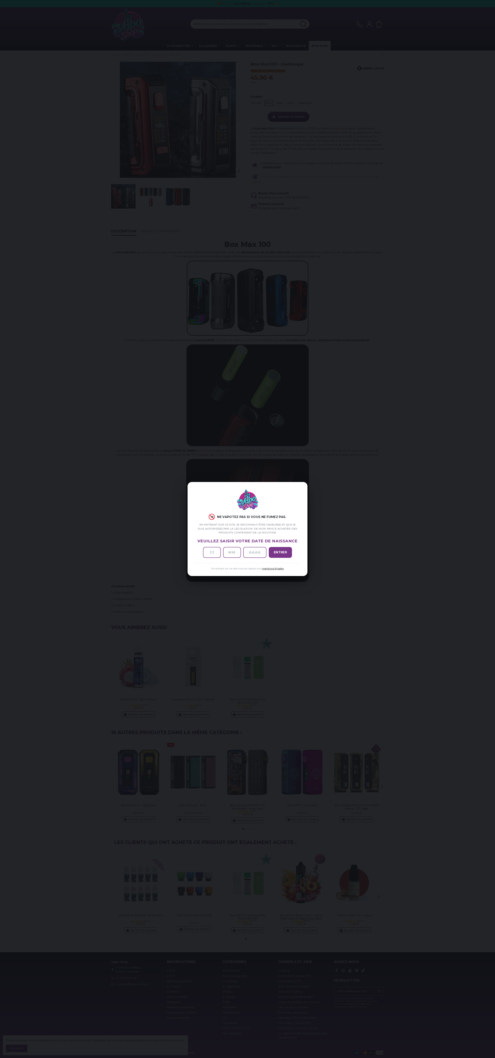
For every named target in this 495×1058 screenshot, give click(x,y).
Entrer (280, 552)
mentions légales (273, 568)
